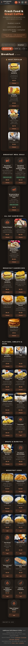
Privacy (13, 643)
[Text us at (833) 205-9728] (25, 2)
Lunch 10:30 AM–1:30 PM (14, 27)
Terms (17, 643)
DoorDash (23, 637)
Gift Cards (11, 639)
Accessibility (21, 643)
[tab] (7, 48)
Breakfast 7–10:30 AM (14, 23)
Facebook (17, 637)
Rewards (17, 639)
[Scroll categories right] (26, 49)
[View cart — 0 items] (16, 2)
